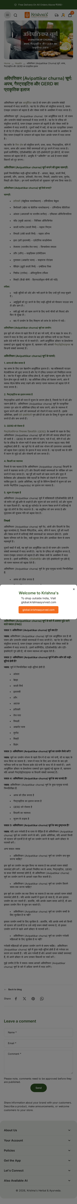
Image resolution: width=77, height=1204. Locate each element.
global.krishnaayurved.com (38, 609)
